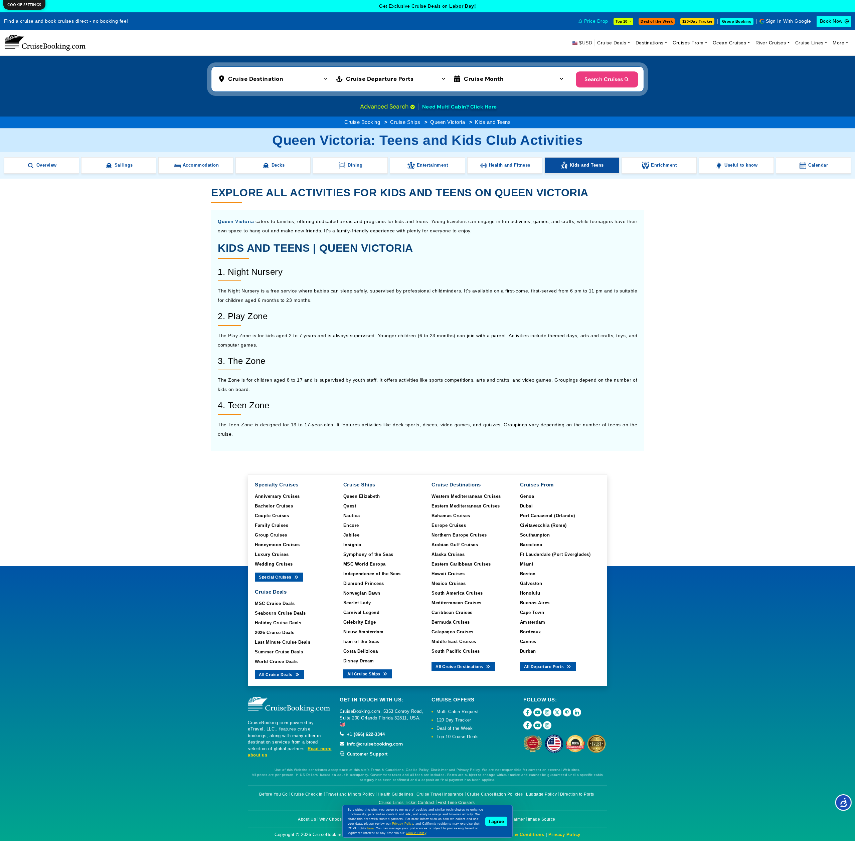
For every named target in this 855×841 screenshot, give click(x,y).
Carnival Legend (361, 612)
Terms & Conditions (522, 834)
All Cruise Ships (364, 674)
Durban (528, 651)
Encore (351, 525)
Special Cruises (276, 577)
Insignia (352, 544)
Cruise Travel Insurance (440, 794)
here (370, 828)
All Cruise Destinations (460, 666)
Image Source (541, 819)
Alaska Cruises (448, 554)
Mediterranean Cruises (457, 602)
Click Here (483, 106)
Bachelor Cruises (274, 505)
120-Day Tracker (697, 21)
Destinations (650, 42)
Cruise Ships (405, 122)
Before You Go (273, 794)
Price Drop (596, 21)
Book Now (831, 21)
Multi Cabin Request (458, 711)
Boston (528, 573)
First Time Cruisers (456, 802)
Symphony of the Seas (368, 554)
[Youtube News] (537, 725)
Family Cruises (271, 525)
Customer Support (366, 754)
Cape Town (532, 612)
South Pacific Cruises (456, 651)
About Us (307, 819)
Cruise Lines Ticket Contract (407, 802)
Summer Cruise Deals (279, 651)
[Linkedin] (577, 712)
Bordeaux (530, 631)
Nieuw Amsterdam (363, 631)
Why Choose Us (335, 819)
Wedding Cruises (274, 564)
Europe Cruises (449, 525)
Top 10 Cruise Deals (458, 736)
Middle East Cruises (454, 641)
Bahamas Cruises (451, 515)
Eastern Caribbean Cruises (461, 564)
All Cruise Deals (276, 674)
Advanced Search (385, 106)
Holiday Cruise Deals (278, 622)
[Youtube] (537, 712)
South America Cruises (457, 593)
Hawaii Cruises (448, 573)
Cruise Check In (307, 794)
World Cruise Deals (276, 661)
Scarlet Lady (357, 602)
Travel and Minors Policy (350, 794)
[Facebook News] (527, 725)
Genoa (527, 496)
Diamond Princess (363, 583)
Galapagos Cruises (453, 631)
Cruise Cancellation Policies (495, 794)
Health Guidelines (395, 794)
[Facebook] (527, 712)
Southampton (535, 535)
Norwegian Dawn (361, 593)
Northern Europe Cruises (459, 535)
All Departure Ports (544, 666)
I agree (496, 821)
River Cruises (770, 42)
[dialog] (24, 5)
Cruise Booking (362, 122)
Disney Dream (358, 660)
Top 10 (622, 21)
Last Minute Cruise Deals (282, 642)
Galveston (531, 583)
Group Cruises (271, 535)
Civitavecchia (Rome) (543, 525)
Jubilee (351, 535)
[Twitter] (557, 712)
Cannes (528, 641)
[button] (274, 78)
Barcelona (531, 544)
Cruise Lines (809, 42)
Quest (349, 505)
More (838, 42)
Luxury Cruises (272, 554)
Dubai (526, 505)
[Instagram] (547, 712)
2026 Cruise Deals (275, 632)
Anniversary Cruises (277, 496)
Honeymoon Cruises (277, 544)
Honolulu (530, 593)
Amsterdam (532, 622)
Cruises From (688, 42)
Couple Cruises (272, 515)
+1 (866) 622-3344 (365, 734)
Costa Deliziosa (360, 651)
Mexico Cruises (449, 583)
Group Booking (737, 21)
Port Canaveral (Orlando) (547, 515)
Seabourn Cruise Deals (280, 613)
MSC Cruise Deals (275, 603)
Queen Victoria (447, 122)
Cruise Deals (611, 42)
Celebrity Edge (359, 622)
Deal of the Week (657, 21)
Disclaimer (514, 819)
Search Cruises (603, 79)
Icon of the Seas (361, 641)
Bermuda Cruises (451, 622)
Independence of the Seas (372, 573)
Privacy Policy (564, 834)
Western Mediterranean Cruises (466, 496)
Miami (527, 564)
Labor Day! (462, 6)
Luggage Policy (541, 794)
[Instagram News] (547, 725)
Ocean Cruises (729, 42)
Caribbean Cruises (452, 612)
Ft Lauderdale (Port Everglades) (555, 554)
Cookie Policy (416, 833)
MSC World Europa (364, 564)
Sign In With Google (788, 21)
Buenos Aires (535, 602)
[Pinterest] (567, 712)
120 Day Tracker (454, 719)
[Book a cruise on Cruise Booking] (45, 43)
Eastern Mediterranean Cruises (466, 505)
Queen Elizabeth (361, 496)
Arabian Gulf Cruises (455, 544)
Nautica (351, 515)
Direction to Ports (577, 794)
